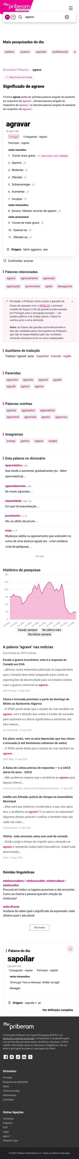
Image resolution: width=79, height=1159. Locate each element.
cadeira (9, 51)
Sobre (6, 1086)
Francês (56, 356)
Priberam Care (10, 1140)
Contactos (8, 1118)
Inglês (67, 356)
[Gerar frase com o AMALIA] (24, 163)
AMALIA (44, 305)
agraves (28, 379)
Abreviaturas (9, 1095)
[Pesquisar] (20, 17)
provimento (32, 286)
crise (8, 530)
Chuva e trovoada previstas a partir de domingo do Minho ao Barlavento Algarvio (36, 701)
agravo (11, 278)
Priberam (7, 1123)
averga (11, 441)
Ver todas (39, 927)
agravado (49, 278)
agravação (13, 286)
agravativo (28, 410)
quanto (25, 51)
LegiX (6, 1132)
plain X (6, 1136)
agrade (11, 386)
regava (38, 441)
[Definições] (67, 17)
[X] (30, 1058)
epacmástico (13, 465)
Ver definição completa (57, 1010)
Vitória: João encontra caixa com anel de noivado (35, 836)
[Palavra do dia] (70, 949)
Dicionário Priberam (16, 69)
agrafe (57, 379)
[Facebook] (5, 1058)
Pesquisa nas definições (15, 1082)
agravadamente (15, 486)
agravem (12, 379)
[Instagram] (12, 1058)
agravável (13, 417)
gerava (25, 441)
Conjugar (13, 136)
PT (7, 17)
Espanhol (42, 356)
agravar (11, 410)
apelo (48, 286)
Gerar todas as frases (20, 77)
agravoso (61, 417)
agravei (43, 379)
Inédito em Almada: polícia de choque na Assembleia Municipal (38, 799)
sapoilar (41, 51)
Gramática (8, 1099)
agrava (39, 386)
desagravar (65, 286)
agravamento (29, 278)
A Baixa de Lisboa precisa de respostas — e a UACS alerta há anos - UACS (37, 770)
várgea (52, 441)
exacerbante (13, 501)
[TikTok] (18, 1058)
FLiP (5, 1127)
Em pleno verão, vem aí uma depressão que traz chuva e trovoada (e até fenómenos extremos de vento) (38, 741)
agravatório (47, 410)
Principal (7, 1077)
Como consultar (11, 1091)
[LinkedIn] (24, 1058)
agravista (30, 417)
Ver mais (39, 556)
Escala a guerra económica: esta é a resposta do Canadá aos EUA (35, 662)
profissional (60, 51)
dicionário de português (19, 1038)
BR (13, 17)
